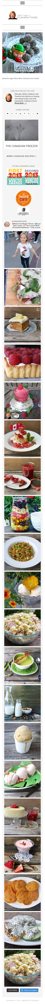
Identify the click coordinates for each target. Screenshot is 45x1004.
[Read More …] (20, 103)
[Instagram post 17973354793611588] (22, 287)
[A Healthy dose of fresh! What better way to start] (22, 703)
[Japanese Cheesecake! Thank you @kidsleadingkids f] (22, 817)
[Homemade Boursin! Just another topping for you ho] (22, 930)
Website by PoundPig (30, 1000)
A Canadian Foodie (22, 15)
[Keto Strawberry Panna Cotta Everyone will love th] (22, 854)
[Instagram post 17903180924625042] (22, 249)
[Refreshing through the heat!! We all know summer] (22, 514)
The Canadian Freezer (22, 146)
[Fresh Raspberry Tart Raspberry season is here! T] (22, 363)
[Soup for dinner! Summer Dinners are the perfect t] (22, 665)
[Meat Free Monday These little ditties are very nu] (22, 892)
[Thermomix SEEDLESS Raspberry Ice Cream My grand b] (22, 400)
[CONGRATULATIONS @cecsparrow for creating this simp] (22, 325)
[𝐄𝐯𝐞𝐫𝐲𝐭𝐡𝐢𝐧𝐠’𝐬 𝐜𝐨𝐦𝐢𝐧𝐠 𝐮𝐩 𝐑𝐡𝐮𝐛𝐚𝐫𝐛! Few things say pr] (22, 779)
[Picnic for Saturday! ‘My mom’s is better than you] (22, 627)
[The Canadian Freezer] (21, 131)
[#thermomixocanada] (22, 438)
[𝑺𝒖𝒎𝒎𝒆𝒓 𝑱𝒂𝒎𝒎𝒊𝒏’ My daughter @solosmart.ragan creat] (22, 476)
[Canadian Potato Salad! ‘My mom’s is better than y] (22, 968)
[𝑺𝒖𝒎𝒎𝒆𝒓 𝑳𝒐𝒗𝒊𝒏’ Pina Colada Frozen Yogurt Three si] (22, 590)
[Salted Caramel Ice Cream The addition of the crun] (22, 741)
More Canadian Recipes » (21, 156)
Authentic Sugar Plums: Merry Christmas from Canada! (20, 78)
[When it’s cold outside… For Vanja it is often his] (22, 552)
